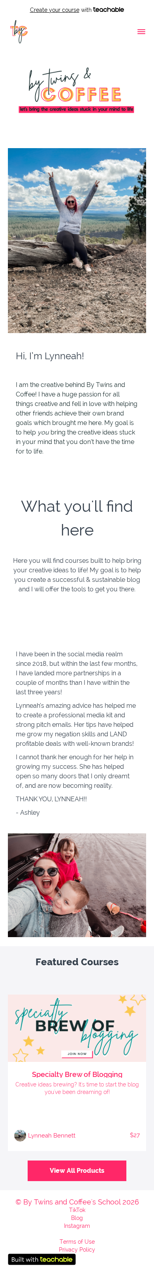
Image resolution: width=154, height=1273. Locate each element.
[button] (141, 32)
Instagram (77, 1226)
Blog (77, 1218)
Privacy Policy (77, 1249)
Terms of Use (77, 1242)
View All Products (77, 1170)
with (61, 10)
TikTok (77, 1210)
